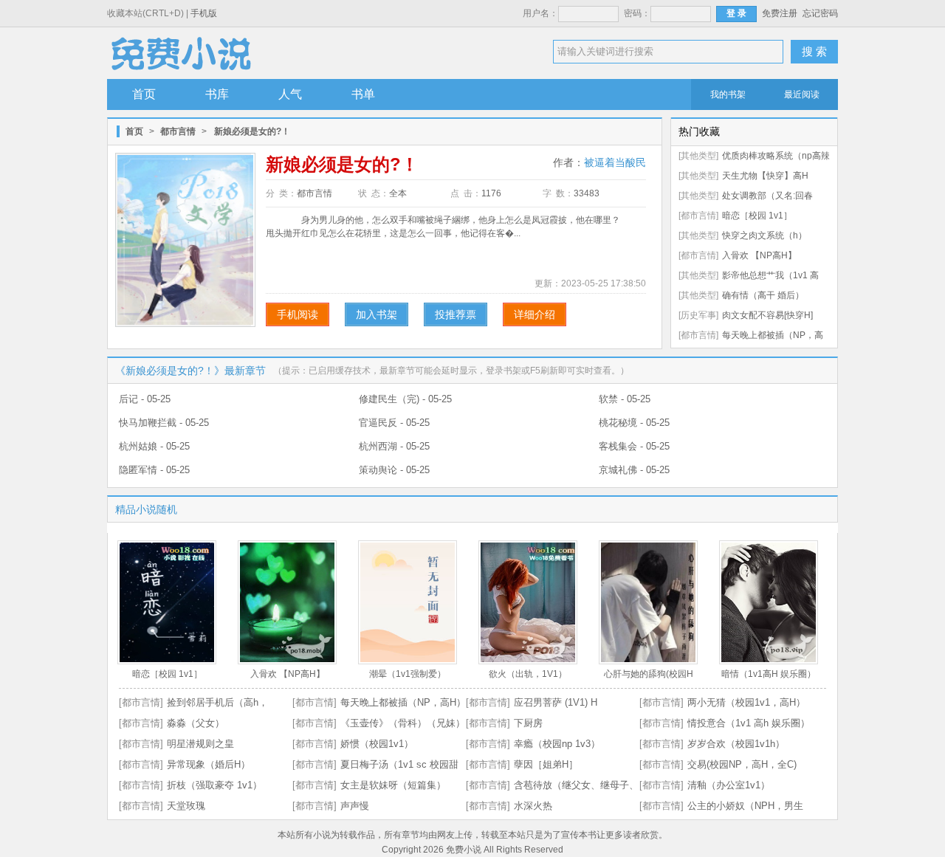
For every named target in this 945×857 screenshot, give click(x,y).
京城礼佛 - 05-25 (634, 469)
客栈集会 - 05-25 (634, 446)
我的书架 (728, 94)
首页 (144, 94)
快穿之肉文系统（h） (764, 235)
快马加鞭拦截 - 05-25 (164, 422)
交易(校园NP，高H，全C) (742, 764)
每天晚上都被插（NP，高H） (403, 702)
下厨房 (528, 723)
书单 (363, 94)
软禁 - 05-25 (624, 399)
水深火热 (533, 805)
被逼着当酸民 (615, 162)
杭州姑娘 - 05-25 (154, 446)
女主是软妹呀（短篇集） (393, 785)
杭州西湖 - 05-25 (394, 446)
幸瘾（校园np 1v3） (557, 743)
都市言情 (178, 131)
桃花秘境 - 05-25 (634, 422)
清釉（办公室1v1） (728, 785)
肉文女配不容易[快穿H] (767, 315)
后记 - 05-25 (145, 399)
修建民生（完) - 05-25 (405, 399)
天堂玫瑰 (186, 805)
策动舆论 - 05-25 (394, 469)
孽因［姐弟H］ (546, 764)
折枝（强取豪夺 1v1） (214, 785)
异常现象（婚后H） (208, 764)
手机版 (203, 13)
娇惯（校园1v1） (376, 743)
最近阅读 (801, 94)
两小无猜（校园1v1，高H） (746, 702)
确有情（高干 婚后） (763, 295)
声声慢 (354, 805)
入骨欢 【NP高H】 (759, 255)
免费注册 (779, 13)
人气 (290, 94)
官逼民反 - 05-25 (394, 422)
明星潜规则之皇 (200, 743)
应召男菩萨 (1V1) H (555, 702)
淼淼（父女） (195, 723)
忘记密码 (820, 13)
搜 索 (814, 51)
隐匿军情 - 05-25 (154, 469)
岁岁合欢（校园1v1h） (736, 743)
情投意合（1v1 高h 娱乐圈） (748, 723)
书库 (217, 94)
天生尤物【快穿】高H (765, 176)
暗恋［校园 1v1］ (757, 215)
